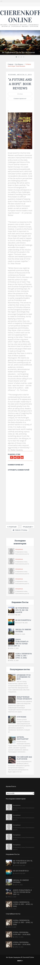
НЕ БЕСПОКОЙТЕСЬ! (23, 620)
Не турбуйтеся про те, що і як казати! (18, 52)
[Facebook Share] (11, 457)
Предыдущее (27, 527)
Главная (10, 64)
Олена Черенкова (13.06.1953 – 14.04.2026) (21, 943)
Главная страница (20, 530)
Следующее (12, 527)
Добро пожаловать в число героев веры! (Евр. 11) (18, 642)
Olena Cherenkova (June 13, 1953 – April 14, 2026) (23, 656)
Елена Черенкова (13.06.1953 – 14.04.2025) (21, 933)
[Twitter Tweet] (15, 457)
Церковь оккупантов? (23, 738)
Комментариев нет (20, 98)
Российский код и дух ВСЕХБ (24, 758)
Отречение (21, 717)
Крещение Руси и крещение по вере (24, 677)
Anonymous (19, 549)
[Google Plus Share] (18, 457)
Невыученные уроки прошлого (24, 698)
